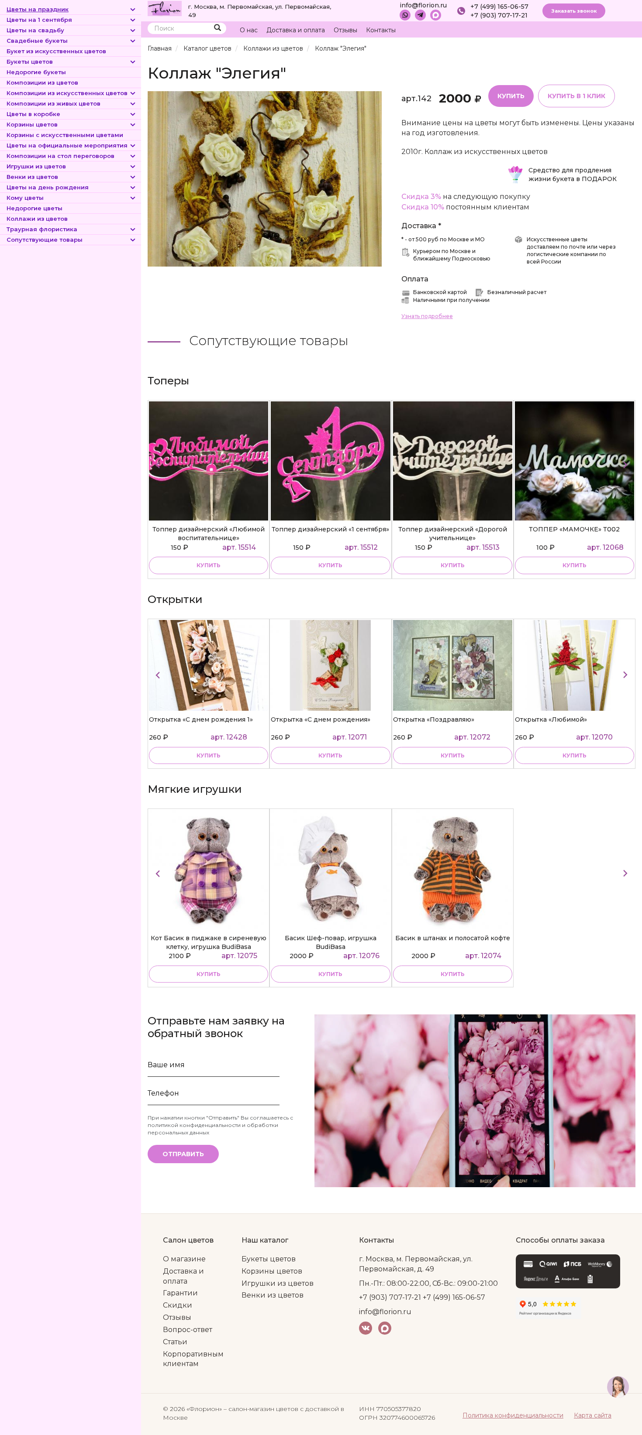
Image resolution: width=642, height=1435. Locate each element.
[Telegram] (420, 15)
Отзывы (345, 30)
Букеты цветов (30, 61)
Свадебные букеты (37, 40)
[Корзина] (596, 30)
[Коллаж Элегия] (265, 178)
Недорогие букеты (36, 71)
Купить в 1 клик (576, 96)
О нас (249, 30)
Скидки (177, 1305)
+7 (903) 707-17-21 (499, 15)
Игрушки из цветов (36, 166)
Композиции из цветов (42, 82)
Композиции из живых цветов (53, 103)
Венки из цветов (32, 176)
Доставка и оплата (295, 30)
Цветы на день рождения (48, 187)
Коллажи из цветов (37, 218)
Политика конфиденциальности (513, 1415)
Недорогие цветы (34, 208)
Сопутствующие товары (45, 239)
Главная (160, 48)
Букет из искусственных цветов (56, 51)
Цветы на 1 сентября (39, 19)
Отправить (183, 1154)
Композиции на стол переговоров (60, 155)
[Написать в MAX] (435, 15)
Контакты (381, 30)
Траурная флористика (42, 229)
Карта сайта (592, 1415)
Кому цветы (25, 197)
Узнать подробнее (427, 316)
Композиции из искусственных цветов (67, 92)
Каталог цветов (207, 48)
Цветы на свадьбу (35, 30)
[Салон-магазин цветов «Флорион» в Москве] (165, 7)
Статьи (175, 1342)
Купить (511, 96)
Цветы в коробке (33, 113)
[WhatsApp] (405, 15)
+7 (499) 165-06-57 (499, 6)
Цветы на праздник (38, 9)
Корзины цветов (32, 124)
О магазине (184, 1259)
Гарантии (180, 1293)
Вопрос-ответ (187, 1329)
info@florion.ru (423, 5)
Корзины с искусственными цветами (65, 134)
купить (209, 565)
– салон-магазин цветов (261, 1409)
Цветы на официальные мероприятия (67, 145)
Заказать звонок (574, 11)
